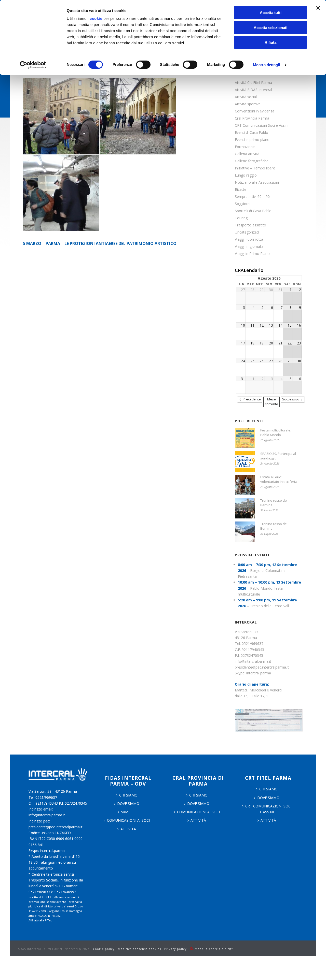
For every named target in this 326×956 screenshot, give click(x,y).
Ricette (240, 189)
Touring (241, 218)
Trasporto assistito (250, 225)
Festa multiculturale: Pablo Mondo (275, 432)
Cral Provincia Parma (252, 118)
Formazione (245, 146)
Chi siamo (198, 795)
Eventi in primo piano (252, 139)
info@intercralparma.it (253, 661)
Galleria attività (247, 154)
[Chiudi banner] (318, 8)
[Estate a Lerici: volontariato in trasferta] (245, 485)
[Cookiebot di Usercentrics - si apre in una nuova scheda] (33, 65)
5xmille (128, 811)
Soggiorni (242, 203)
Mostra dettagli (266, 65)
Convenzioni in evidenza (254, 111)
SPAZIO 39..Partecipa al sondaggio (278, 455)
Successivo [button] (290, 399)
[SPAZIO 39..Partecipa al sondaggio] (245, 461)
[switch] (143, 65)
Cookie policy (104, 949)
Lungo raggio (246, 175)
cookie (96, 18)
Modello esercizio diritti (214, 949)
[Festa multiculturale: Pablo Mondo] (245, 438)
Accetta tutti (270, 12)
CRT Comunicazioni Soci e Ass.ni (261, 125)
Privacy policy (175, 949)
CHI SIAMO (128, 795)
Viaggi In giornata (249, 246)
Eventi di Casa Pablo (251, 132)
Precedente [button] (252, 399)
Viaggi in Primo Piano (252, 253)
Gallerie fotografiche (251, 161)
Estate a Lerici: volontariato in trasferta (278, 479)
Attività (128, 829)
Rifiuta (270, 42)
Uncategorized (247, 232)
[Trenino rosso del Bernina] (245, 508)
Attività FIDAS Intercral (253, 90)
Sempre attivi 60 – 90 (252, 196)
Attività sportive (248, 104)
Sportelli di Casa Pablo (253, 211)
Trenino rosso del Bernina (274, 502)
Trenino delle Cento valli (270, 605)
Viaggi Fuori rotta (249, 239)
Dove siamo (128, 803)
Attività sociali (246, 97)
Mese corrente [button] (271, 401)
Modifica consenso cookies (139, 949)
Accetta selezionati (270, 27)
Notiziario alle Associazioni (257, 182)
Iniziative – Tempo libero (255, 168)
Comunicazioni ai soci (128, 820)
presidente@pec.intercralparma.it (262, 667)
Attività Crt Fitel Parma (253, 82)
